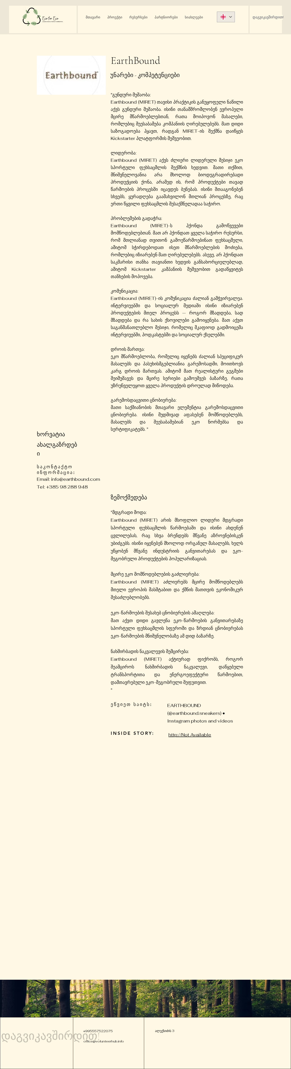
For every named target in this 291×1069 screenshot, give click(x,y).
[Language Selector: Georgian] (226, 17)
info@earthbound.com (75, 479)
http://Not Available (189, 735)
